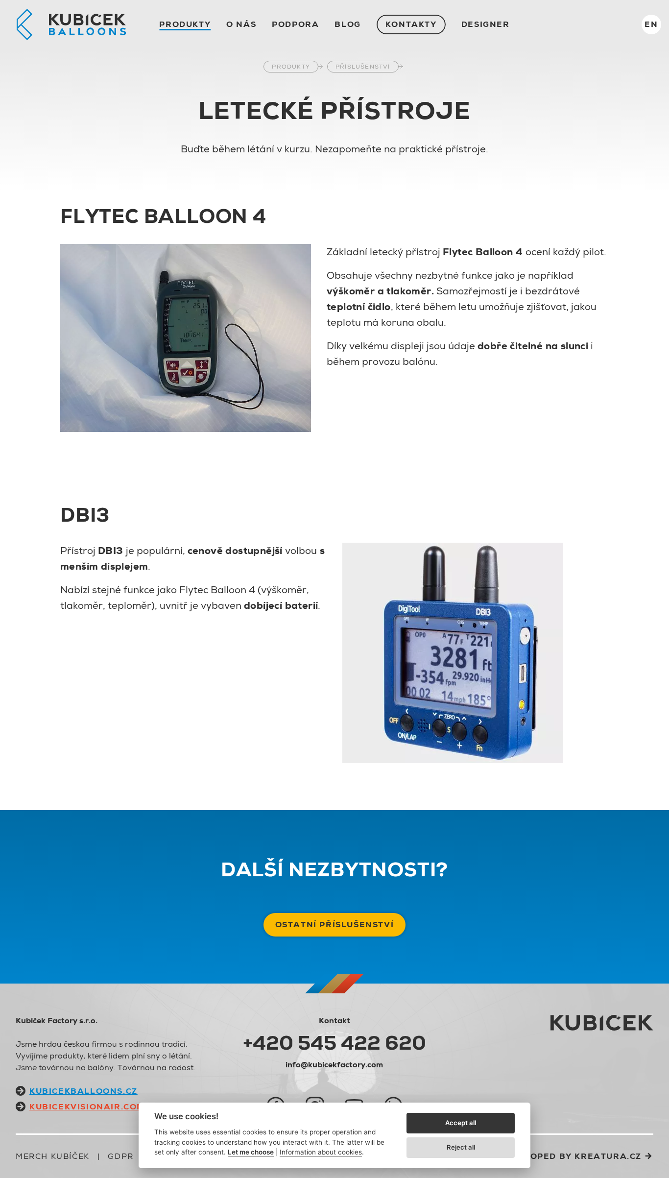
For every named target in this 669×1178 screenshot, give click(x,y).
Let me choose (251, 1152)
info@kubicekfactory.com (334, 1064)
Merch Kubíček (53, 1156)
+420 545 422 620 (334, 1043)
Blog (347, 24)
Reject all (461, 1147)
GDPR (120, 1156)
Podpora (295, 24)
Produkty (185, 24)
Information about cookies (321, 1152)
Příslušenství (362, 67)
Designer (485, 24)
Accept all (460, 1123)
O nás (241, 24)
